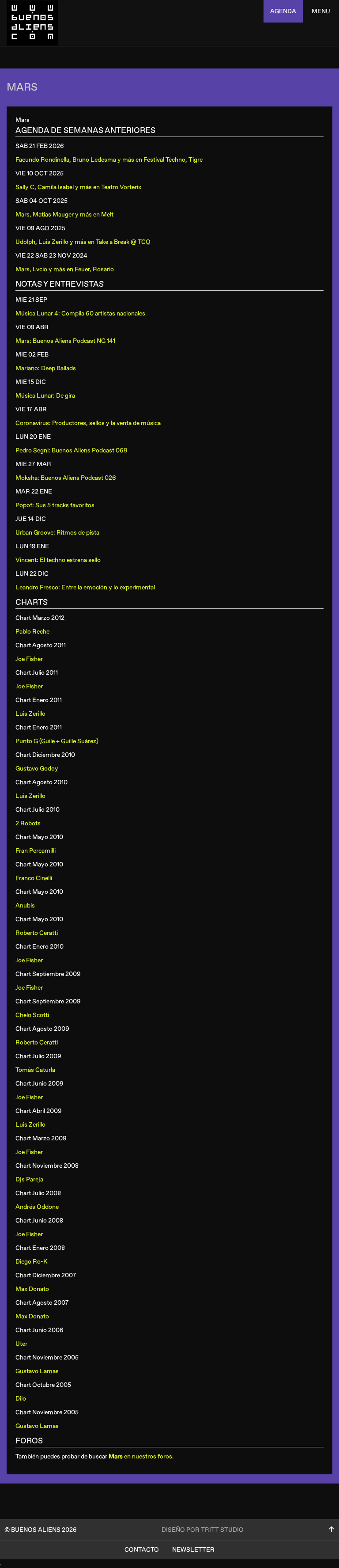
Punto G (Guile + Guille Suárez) (56, 741)
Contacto (141, 1549)
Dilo (20, 1398)
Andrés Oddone (37, 1207)
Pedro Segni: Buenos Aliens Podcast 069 (71, 450)
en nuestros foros (140, 1456)
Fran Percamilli (35, 850)
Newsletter (193, 1549)
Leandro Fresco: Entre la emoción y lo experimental (85, 587)
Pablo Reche (32, 631)
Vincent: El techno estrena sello (58, 560)
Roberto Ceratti (36, 933)
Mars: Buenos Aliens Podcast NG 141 (65, 341)
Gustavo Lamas (37, 1371)
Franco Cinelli (33, 878)
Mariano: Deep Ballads (45, 368)
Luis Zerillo (30, 714)
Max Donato (32, 1289)
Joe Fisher (29, 659)
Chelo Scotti (32, 1015)
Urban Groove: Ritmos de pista (57, 532)
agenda (283, 11)
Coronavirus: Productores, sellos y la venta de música (88, 423)
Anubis (25, 905)
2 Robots (28, 823)
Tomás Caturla (35, 1070)
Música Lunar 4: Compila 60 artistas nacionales (80, 313)
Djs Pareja (29, 1179)
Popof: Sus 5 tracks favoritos (54, 505)
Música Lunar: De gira (45, 395)
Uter (21, 1344)
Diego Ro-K (31, 1261)
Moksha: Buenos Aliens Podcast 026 (65, 478)
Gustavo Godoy (36, 768)
